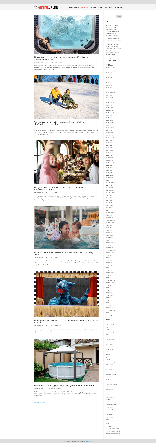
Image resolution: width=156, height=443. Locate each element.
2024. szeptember (110, 110)
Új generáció (118, 7)
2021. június (109, 197)
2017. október (109, 307)
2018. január (109, 300)
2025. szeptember (110, 92)
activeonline (41, 62)
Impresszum (89, 441)
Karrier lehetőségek (111, 362)
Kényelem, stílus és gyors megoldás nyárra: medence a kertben (64, 385)
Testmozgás (109, 407)
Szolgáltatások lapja (111, 402)
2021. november (110, 185)
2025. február (109, 97)
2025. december (110, 85)
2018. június (109, 288)
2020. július (109, 225)
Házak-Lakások (110, 349)
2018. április (109, 293)
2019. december (110, 242)
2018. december (110, 272)
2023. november (110, 130)
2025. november (110, 87)
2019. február (109, 268)
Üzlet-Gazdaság (110, 412)
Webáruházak (109, 417)
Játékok (108, 359)
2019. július (109, 255)
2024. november (110, 105)
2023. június (109, 142)
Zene (107, 419)
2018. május (109, 290)
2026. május (109, 75)
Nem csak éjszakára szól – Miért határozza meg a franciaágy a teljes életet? (113, 33)
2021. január (109, 210)
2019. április (109, 262)
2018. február (109, 298)
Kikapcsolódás (84, 7)
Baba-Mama (109, 322)
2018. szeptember (110, 280)
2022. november (110, 155)
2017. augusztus (110, 313)
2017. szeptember (110, 310)
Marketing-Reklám (111, 374)
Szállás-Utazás (110, 397)
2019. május (109, 260)
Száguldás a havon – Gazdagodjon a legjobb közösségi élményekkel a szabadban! (60, 123)
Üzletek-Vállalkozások (111, 414)
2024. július (109, 115)
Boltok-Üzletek (110, 324)
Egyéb (107, 334)
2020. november (110, 215)
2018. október (109, 278)
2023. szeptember (110, 135)
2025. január (109, 100)
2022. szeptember (110, 160)
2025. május (109, 95)
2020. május (109, 230)
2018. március (109, 295)
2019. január (109, 270)
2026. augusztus (110, 67)
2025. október (109, 90)
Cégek (107, 327)
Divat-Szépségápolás (111, 332)
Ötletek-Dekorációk (111, 387)
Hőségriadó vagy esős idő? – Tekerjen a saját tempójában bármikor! (113, 40)
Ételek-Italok (109, 342)
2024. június (109, 117)
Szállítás (108, 399)
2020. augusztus (110, 222)
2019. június (109, 258)
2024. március (109, 120)
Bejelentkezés (109, 426)
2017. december (110, 303)
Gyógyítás (108, 347)
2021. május (109, 200)
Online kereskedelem (111, 384)
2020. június (109, 227)
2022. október (109, 157)
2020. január (109, 240)
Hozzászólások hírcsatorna (113, 431)
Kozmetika (109, 372)
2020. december (110, 212)
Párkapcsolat (109, 389)
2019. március (109, 265)
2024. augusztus (110, 112)
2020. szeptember (110, 220)
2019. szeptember (110, 250)
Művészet (100, 7)
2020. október (109, 217)
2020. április (109, 232)
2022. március (109, 175)
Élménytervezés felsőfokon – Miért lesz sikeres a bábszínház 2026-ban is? (66, 321)
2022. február (109, 177)
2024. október (109, 107)
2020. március (109, 235)
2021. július (109, 195)
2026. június (109, 72)
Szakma (111, 7)
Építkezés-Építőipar (111, 339)
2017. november (110, 305)
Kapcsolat (36, 2)
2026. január (109, 82)
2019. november (110, 245)
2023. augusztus (110, 137)
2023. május (109, 145)
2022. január (109, 180)
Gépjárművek (109, 344)
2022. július (109, 165)
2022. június (109, 167)
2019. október (109, 247)
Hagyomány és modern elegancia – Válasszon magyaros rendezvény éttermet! (61, 188)
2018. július (109, 285)
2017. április (109, 315)
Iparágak (108, 357)
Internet (108, 354)
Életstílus (76, 7)
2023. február (109, 150)
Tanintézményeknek (111, 404)
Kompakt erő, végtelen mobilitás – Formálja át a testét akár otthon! (112, 27)
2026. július (109, 70)
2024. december (110, 102)
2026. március (109, 80)
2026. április (109, 77)
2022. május (109, 170)
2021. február (109, 207)
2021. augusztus (110, 192)
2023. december (110, 127)
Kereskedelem (110, 364)
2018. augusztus (110, 282)
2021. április (109, 202)
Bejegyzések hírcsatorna (112, 428)
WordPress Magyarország (113, 433)
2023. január (109, 152)
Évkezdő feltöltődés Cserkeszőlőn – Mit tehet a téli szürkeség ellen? (63, 253)
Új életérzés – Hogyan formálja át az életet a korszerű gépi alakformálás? (113, 46)
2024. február (109, 122)
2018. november (110, 275)
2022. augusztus (110, 162)
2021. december (110, 182)
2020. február (109, 237)
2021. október (109, 187)
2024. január (109, 125)
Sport (106, 7)
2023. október (109, 132)
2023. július (109, 140)
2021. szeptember (110, 190)
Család (71, 7)
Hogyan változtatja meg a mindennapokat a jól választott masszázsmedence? (61, 58)
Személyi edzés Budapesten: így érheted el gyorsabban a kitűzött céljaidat (113, 53)
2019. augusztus (110, 252)
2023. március (109, 147)
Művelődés (93, 7)
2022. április (109, 172)
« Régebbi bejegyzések (40, 402)
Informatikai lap (110, 352)
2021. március (109, 205)
